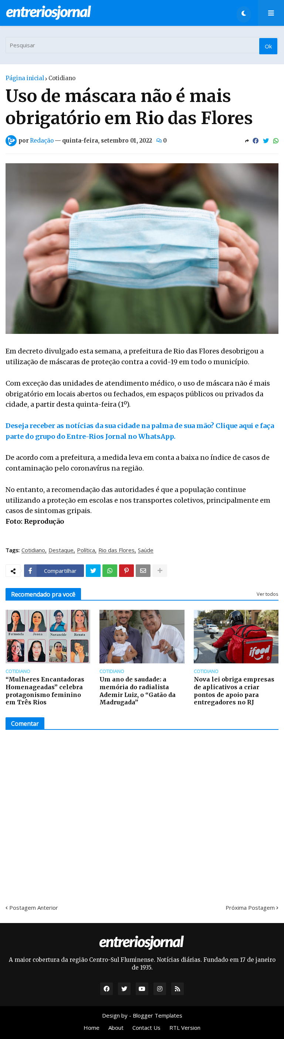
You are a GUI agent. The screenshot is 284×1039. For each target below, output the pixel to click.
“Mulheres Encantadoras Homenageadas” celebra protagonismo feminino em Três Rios (45, 691)
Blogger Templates (157, 1015)
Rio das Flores (116, 550)
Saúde (145, 550)
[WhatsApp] (275, 140)
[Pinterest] (126, 570)
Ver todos (267, 594)
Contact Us (146, 1027)
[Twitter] (266, 140)
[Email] (143, 570)
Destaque (61, 550)
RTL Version (184, 1027)
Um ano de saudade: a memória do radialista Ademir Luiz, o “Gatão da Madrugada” (137, 691)
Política (86, 550)
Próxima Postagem (250, 907)
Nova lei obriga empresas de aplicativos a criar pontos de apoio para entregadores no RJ (234, 691)
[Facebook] (255, 140)
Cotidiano (61, 78)
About (116, 1027)
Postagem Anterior (33, 907)
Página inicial (25, 78)
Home (91, 1027)
